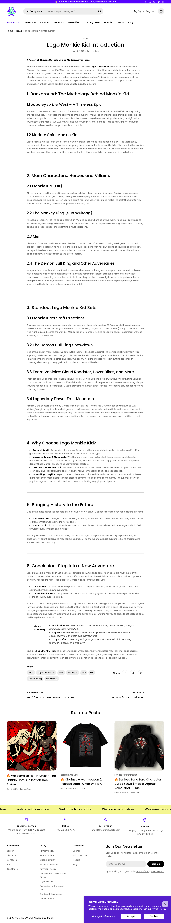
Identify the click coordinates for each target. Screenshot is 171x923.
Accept (131, 916)
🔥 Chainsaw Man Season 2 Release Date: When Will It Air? (83, 781)
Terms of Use (142, 871)
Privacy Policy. (159, 908)
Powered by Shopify (44, 918)
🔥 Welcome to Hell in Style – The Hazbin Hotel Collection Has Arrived (31, 780)
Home (10, 30)
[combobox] (63, 11)
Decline (154, 916)
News (19, 30)
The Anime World (24, 918)
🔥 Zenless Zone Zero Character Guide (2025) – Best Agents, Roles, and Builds (137, 783)
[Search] (99, 11)
